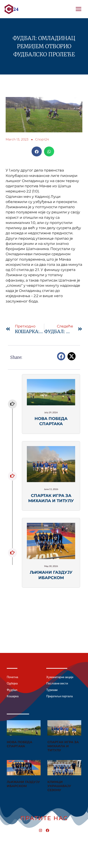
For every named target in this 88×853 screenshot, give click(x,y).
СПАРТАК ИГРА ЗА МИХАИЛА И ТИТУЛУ (63, 746)
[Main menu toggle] (79, 9)
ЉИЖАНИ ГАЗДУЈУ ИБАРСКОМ (23, 784)
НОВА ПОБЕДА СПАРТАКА (19, 744)
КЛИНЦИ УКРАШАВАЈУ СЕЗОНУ (59, 786)
